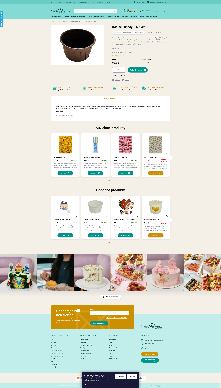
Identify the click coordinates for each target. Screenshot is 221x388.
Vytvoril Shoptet (152, 385)
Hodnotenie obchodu (56, 364)
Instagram (100, 2)
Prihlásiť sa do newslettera (99, 323)
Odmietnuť (120, 376)
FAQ (93, 2)
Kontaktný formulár (150, 354)
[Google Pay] (140, 378)
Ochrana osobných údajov (58, 356)
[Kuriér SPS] (80, 378)
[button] (109, 180)
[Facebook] (142, 348)
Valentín (111, 356)
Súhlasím (132, 376)
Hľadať (114, 11)
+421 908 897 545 (149, 343)
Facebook (107, 2)
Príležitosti (83, 358)
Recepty (53, 358)
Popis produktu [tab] (109, 98)
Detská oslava (113, 358)
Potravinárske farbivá (86, 345)
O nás (52, 2)
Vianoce (111, 353)
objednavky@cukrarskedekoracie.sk (154, 340)
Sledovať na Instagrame (112, 296)
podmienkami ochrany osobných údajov (116, 318)
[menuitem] (56, 16)
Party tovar (83, 356)
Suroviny (82, 348)
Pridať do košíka (136, 70)
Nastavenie (88, 385)
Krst (110, 345)
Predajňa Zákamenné (84, 2)
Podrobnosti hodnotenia (137, 32)
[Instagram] (146, 348)
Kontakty (59, 2)
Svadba (111, 342)
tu (98, 381)
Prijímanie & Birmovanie (115, 348)
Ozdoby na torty (84, 339)
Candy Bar (83, 342)
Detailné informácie (118, 55)
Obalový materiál (84, 350)
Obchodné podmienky (57, 353)
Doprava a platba (55, 345)
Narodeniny (112, 339)
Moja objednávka (55, 367)
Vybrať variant (156, 173)
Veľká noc (112, 350)
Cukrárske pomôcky (85, 353)
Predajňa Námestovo (70, 2)
